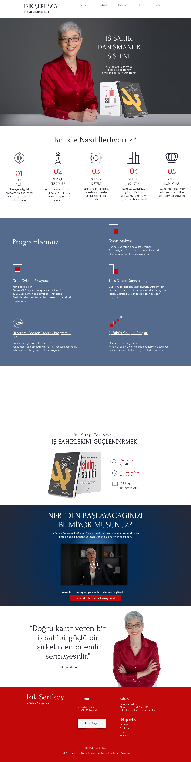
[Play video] (94, 564)
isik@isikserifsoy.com (90, 707)
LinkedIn (124, 724)
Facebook (124, 728)
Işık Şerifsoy (45, 697)
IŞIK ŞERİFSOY (41, 6)
